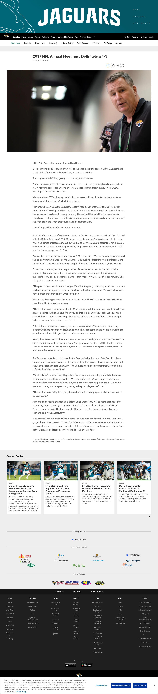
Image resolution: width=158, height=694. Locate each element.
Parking (32, 610)
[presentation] (150, 517)
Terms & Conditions (145, 646)
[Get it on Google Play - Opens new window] (86, 666)
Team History (10, 629)
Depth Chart (10, 614)
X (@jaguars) (145, 614)
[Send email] (117, 67)
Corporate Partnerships (145, 638)
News (120, 602)
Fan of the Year (97, 633)
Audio (120, 614)
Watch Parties (32, 627)
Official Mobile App (145, 602)
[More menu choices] (94, 37)
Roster (10, 602)
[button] (75, 517)
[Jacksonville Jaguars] (79, 676)
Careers (145, 635)
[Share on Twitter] (113, 67)
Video (120, 610)
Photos (120, 606)
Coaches (10, 617)
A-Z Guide (55, 619)
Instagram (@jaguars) (145, 610)
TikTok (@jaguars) (144, 623)
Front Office (10, 625)
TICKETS (76, 598)
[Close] (154, 685)
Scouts (10, 621)
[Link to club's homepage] (6, 36)
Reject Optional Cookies (121, 685)
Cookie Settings (101, 685)
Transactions (10, 606)
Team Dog (10, 638)
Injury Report (10, 610)
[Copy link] (122, 66)
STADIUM (55, 598)
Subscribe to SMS (145, 627)
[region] (79, 685)
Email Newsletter (145, 631)
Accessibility (55, 623)
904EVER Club (97, 652)
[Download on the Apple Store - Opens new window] (70, 665)
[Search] (125, 36)
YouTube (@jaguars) (145, 606)
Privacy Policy (145, 642)
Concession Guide (32, 623)
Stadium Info (32, 606)
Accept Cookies (140, 685)
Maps (32, 614)
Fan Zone (97, 606)
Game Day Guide (32, 602)
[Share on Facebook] (108, 67)
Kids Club (97, 648)
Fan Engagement (97, 602)
